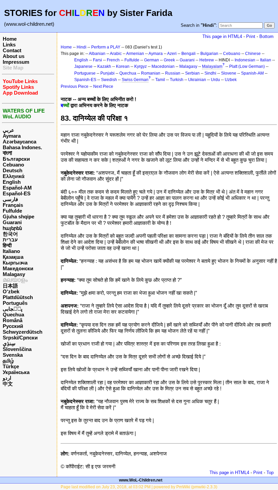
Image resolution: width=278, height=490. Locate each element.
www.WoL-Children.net (140, 480)
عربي (8, 130)
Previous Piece (74, 86)
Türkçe (11, 366)
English (12, 182)
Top (270, 472)
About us (13, 56)
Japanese (83, 66)
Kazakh (104, 66)
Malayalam (212, 66)
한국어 (10, 234)
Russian (172, 73)
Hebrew (206, 60)
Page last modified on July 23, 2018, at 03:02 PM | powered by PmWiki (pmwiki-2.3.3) (139, 487)
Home (10, 39)
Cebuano (13, 165)
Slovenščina (17, 349)
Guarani (12, 222)
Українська (16, 372)
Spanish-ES (85, 79)
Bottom (266, 36)
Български (16, 159)
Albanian (97, 53)
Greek (169, 60)
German (151, 60)
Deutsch (12, 170)
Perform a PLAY (105, 47)
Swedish (109, 79)
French (113, 60)
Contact (12, 50)
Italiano (11, 251)
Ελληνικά (13, 176)
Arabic (116, 53)
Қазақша (13, 257)
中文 (8, 384)
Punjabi (107, 73)
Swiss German (135, 79)
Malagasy (14, 274)
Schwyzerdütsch (22, 332)
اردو (7, 378)
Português (15, 303)
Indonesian (245, 60)
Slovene (228, 73)
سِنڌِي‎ (9, 343)
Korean (123, 66)
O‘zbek (11, 291)
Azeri (172, 53)
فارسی (10, 199)
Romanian (150, 73)
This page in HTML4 (222, 36)
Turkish (176, 79)
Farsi (97, 60)
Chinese (253, 53)
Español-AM (17, 188)
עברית (10, 239)
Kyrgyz (140, 66)
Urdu (215, 79)
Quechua (13, 314)
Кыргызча (15, 263)
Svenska (13, 355)
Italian (265, 60)
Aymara (12, 136)
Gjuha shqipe (18, 216)
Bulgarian (209, 53)
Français (13, 205)
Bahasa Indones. (22, 147)
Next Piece (103, 86)
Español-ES (17, 193)
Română (12, 320)
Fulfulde (12, 211)
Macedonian (163, 66)
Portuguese (85, 73)
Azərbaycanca (19, 141)
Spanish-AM (252, 73)
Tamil (160, 79)
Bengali (188, 53)
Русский (13, 326)
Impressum (16, 62)
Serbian (192, 73)
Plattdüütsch (18, 297)
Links (9, 44)
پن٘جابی (12, 309)
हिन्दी (7, 245)
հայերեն (12, 228)
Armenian (135, 53)
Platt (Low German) (247, 66)
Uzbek (231, 79)
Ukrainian (197, 79)
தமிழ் (8, 361)
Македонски (18, 268)
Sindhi (210, 73)
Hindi (81, 47)
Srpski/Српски (20, 337)
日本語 (10, 286)
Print (250, 36)
